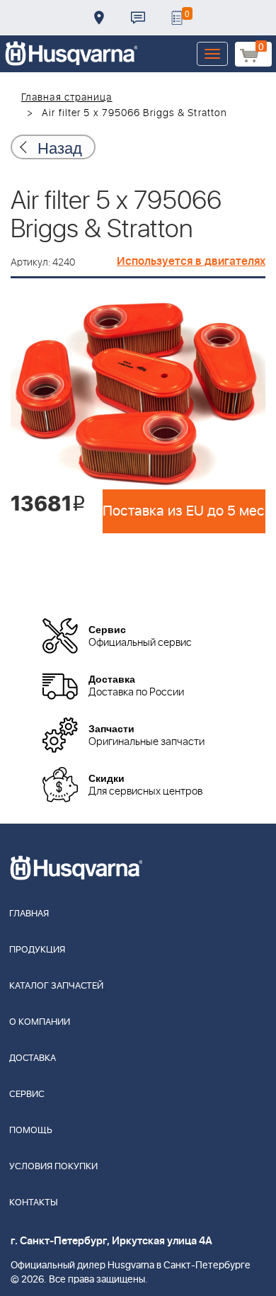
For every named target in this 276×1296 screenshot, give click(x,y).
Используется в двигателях (191, 261)
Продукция (37, 950)
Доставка (99, 18)
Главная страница (67, 98)
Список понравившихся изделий (177, 18)
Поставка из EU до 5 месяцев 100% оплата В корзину (184, 511)
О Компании (39, 1022)
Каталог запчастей (56, 986)
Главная (29, 914)
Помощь (30, 1130)
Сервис (27, 1094)
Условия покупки (53, 1166)
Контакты (138, 18)
